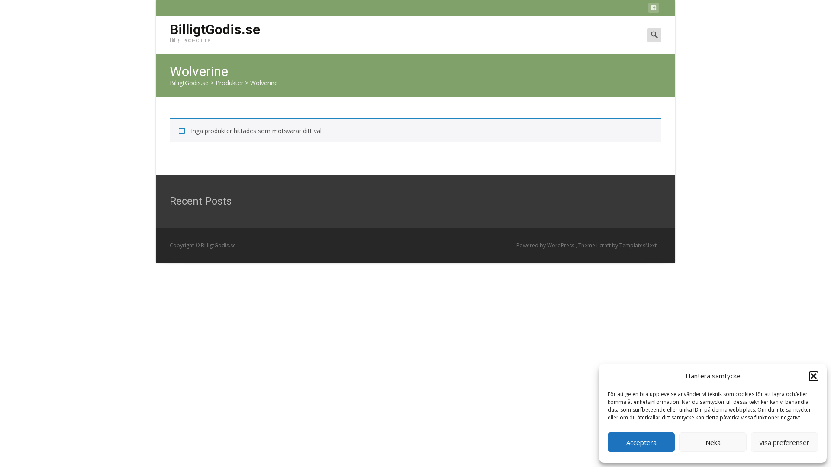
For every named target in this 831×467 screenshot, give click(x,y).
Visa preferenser (784, 442)
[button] (813, 376)
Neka (713, 442)
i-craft (604, 245)
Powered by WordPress (546, 245)
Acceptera (641, 442)
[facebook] (653, 9)
